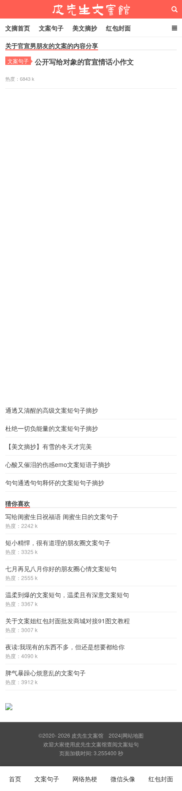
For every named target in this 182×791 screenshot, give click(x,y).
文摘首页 (17, 27)
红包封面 (118, 27)
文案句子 (51, 27)
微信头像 (122, 778)
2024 (115, 735)
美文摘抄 (84, 27)
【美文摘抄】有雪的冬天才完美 (48, 446)
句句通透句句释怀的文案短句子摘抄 (54, 482)
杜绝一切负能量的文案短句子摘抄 (51, 428)
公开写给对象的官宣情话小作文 (84, 61)
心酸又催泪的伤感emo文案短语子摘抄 (57, 464)
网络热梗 (84, 778)
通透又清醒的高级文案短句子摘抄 (51, 410)
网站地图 (133, 735)
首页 (15, 778)
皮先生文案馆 (91, 9)
